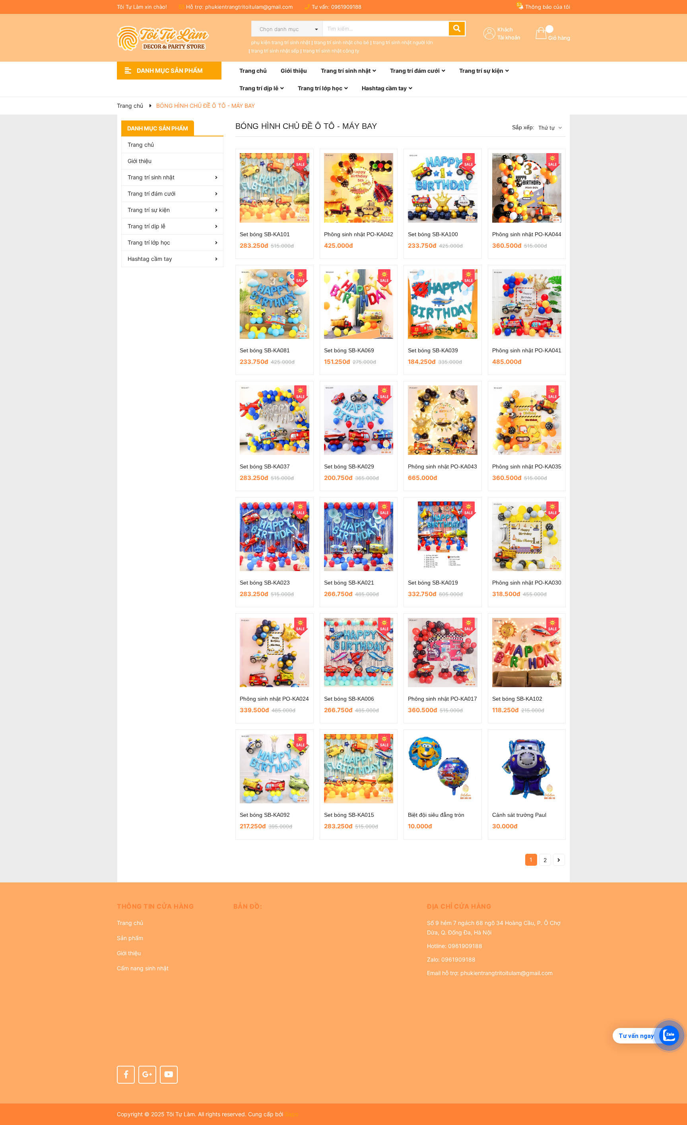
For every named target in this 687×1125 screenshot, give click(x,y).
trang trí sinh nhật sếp (275, 51)
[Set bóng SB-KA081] (274, 304)
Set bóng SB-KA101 (265, 234)
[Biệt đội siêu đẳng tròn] (442, 768)
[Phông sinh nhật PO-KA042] (359, 188)
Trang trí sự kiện (149, 209)
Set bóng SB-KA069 (349, 350)
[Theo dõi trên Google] (147, 1075)
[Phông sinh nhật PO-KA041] (527, 304)
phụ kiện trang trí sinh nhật (280, 42)
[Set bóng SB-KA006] (359, 652)
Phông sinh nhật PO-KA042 (358, 234)
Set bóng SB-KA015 (349, 815)
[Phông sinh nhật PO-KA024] (274, 652)
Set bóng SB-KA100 (433, 234)
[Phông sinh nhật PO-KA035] (527, 420)
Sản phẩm (130, 938)
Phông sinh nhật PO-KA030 (526, 582)
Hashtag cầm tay (150, 258)
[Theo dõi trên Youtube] (169, 1075)
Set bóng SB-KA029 (349, 466)
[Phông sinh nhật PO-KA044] (527, 188)
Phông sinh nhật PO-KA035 (526, 466)
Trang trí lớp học (149, 242)
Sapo (291, 1114)
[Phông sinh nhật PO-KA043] (442, 420)
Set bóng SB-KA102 (517, 699)
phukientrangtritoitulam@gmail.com (249, 7)
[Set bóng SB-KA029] (359, 420)
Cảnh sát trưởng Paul (519, 815)
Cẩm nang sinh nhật (143, 968)
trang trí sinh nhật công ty (331, 51)
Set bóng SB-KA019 (433, 582)
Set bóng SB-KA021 (349, 582)
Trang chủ (141, 144)
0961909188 (346, 7)
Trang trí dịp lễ (146, 226)
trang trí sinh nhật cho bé (341, 42)
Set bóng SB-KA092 (265, 815)
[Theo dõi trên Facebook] (126, 1075)
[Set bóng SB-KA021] (359, 536)
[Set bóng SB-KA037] (274, 420)
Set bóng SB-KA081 (265, 350)
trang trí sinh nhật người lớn (403, 42)
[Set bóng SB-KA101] (274, 188)
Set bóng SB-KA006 (349, 699)
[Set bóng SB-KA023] (274, 536)
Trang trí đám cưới (151, 193)
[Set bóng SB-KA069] (359, 304)
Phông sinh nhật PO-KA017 (442, 699)
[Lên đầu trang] (673, 1087)
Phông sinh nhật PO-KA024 (274, 699)
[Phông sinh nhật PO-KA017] (442, 652)
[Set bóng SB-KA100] (442, 188)
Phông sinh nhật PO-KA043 (442, 466)
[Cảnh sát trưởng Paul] (527, 768)
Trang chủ (130, 922)
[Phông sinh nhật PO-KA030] (527, 536)
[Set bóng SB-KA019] (442, 536)
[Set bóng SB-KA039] (442, 304)
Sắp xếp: (523, 127)
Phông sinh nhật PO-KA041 (526, 350)
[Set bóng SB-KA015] (359, 768)
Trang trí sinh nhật (151, 177)
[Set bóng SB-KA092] (274, 768)
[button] (169, 906)
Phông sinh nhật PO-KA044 (526, 234)
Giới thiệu (139, 160)
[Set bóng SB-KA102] (527, 652)
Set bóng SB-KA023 (265, 582)
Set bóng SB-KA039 (433, 350)
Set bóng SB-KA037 (265, 466)
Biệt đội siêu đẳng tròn (436, 815)
